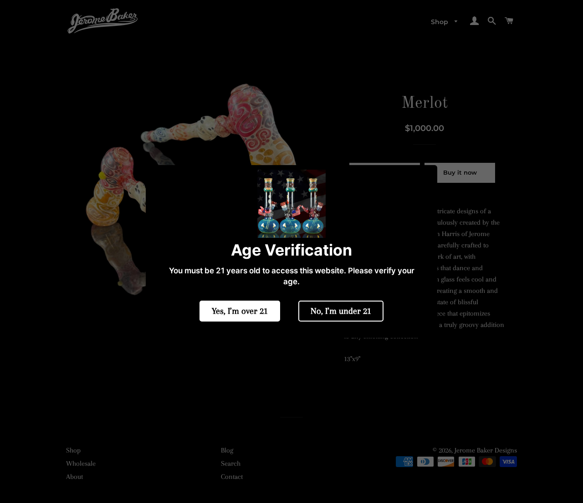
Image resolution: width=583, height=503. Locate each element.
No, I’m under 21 (341, 311)
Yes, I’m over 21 (240, 311)
